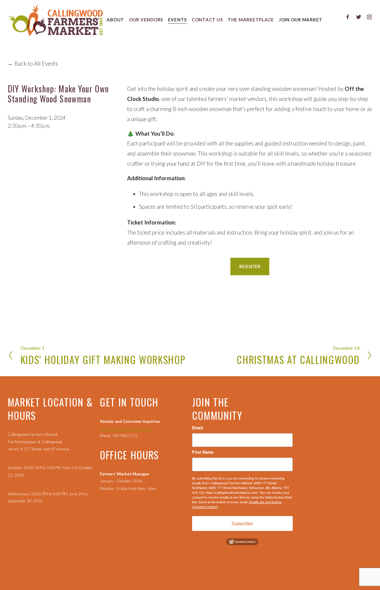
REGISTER (249, 266)
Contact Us (207, 19)
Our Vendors (146, 19)
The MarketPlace (251, 19)
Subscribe (242, 523)
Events (177, 19)
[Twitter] (359, 17)
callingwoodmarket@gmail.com (126, 428)
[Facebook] (348, 17)
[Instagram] (369, 17)
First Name (203, 452)
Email (197, 428)
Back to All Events (36, 63)
